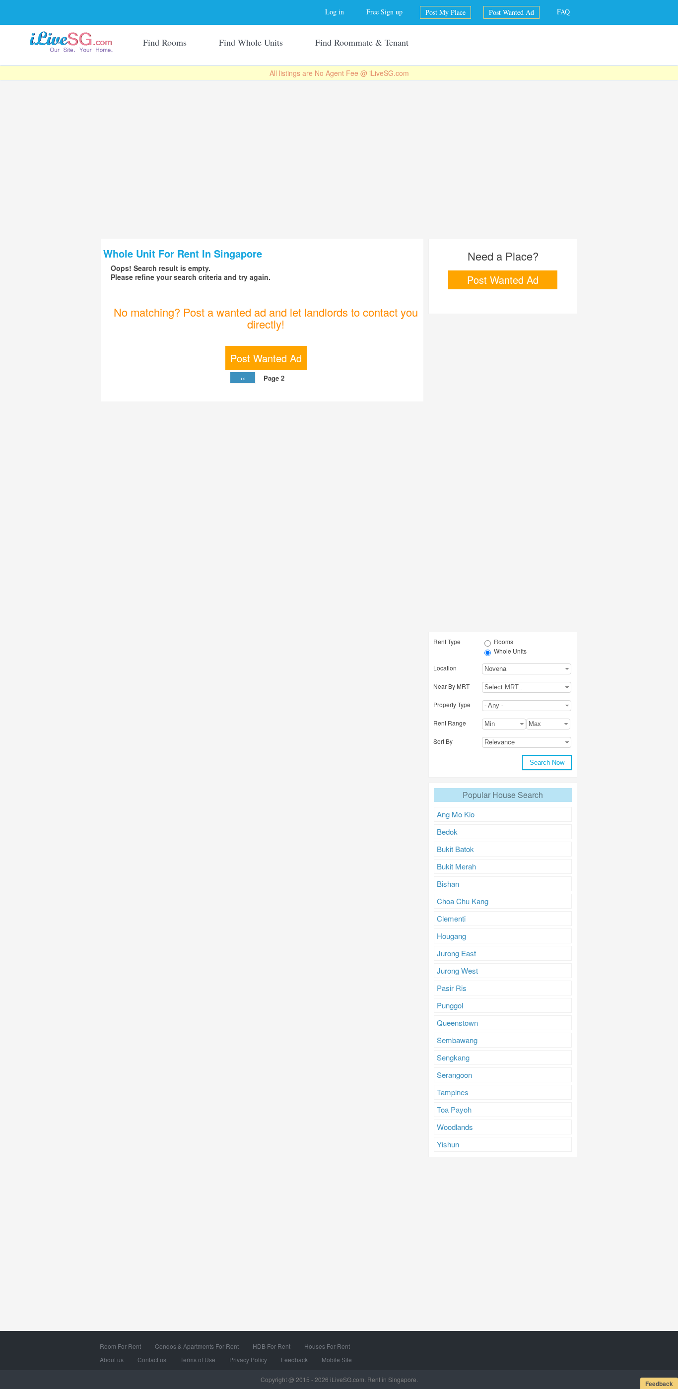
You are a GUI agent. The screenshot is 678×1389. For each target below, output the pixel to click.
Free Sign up (384, 11)
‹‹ (242, 378)
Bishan (448, 883)
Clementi (451, 918)
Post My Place (445, 12)
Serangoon (454, 1074)
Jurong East (456, 953)
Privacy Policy (248, 1359)
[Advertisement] (339, 159)
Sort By (443, 741)
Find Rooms (165, 42)
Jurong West (457, 970)
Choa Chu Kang (462, 901)
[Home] (71, 41)
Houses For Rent (327, 1346)
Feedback (294, 1359)
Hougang (451, 935)
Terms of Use (197, 1359)
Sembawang (457, 1040)
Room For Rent (120, 1346)
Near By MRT (451, 686)
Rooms (503, 641)
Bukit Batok (455, 849)
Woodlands (455, 1127)
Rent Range (449, 723)
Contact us (151, 1359)
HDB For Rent (271, 1346)
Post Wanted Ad (511, 12)
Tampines (453, 1092)
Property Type (452, 704)
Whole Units (510, 651)
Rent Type (447, 641)
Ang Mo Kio (456, 814)
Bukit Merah (456, 866)
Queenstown (457, 1022)
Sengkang (453, 1057)
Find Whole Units (251, 42)
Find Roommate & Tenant (361, 42)
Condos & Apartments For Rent (197, 1346)
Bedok (447, 831)
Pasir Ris (452, 988)
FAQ (563, 11)
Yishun (448, 1144)
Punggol (450, 1005)
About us (112, 1359)
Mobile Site (337, 1359)
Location (445, 667)
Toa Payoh (454, 1109)
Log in (334, 11)
